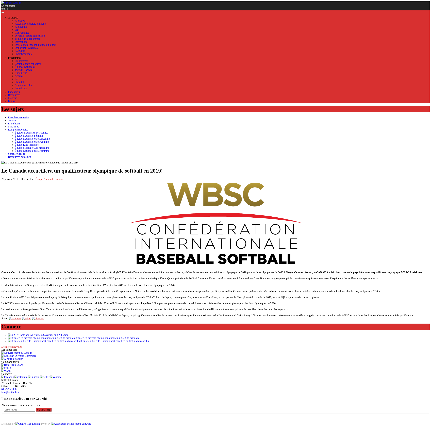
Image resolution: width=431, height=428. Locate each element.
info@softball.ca (10, 392)
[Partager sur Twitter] (26, 318)
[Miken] (6, 367)
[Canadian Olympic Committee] (18, 355)
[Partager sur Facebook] (15, 318)
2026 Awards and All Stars (53, 334)
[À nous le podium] (12, 358)
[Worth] (6, 370)
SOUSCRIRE (43, 409)
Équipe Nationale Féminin (49, 179)
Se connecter (8, 5)
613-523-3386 (8, 389)
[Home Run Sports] (12, 364)
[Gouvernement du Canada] (16, 352)
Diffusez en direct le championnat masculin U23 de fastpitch (107, 338)
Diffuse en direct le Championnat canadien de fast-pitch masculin (114, 341)
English (12, 101)
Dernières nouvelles (11, 346)
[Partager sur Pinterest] (38, 318)
